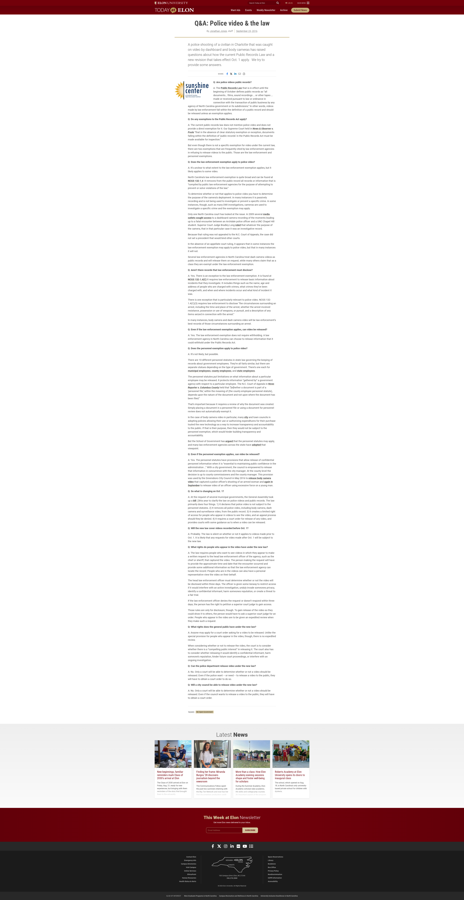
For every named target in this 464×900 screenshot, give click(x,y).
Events (248, 10)
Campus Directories (188, 864)
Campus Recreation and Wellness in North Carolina (238, 896)
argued (229, 441)
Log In (290, 3)
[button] (303, 2)
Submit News (300, 10)
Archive (284, 10)
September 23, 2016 (246, 31)
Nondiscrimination (275, 874)
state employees (246, 370)
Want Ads (235, 10)
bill (195, 500)
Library (270, 860)
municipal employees (199, 370)
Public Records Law (231, 87)
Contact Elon (191, 857)
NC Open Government (204, 712)
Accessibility (273, 881)
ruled (238, 225)
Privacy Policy (273, 871)
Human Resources (189, 878)
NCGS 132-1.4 (195, 180)
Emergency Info (190, 860)
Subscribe (250, 830)
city (246, 417)
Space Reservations (275, 857)
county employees (221, 370)
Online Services (190, 871)
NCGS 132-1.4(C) (197, 279)
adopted (256, 444)
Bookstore (272, 864)
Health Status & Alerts (187, 881)
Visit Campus (191, 867)
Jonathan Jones (218, 31)
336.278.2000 (232, 878)
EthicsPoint (191, 874)
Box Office (272, 867)
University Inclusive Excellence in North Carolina (279, 896)
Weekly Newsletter (266, 10)
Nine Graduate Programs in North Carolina (200, 896)
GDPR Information (275, 878)
